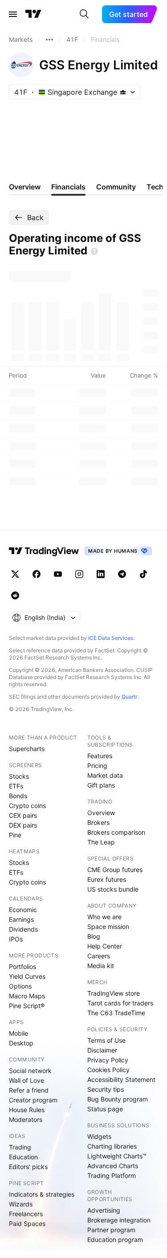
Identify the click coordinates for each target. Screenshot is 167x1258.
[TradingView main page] (33, 14)
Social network (30, 1070)
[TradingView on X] (15, 574)
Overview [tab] (25, 186)
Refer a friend (29, 1090)
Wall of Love (26, 1080)
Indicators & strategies (41, 1194)
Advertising (103, 1210)
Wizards (21, 1204)
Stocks (19, 776)
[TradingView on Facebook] (36, 574)
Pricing (97, 765)
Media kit (100, 965)
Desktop (21, 1043)
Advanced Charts (112, 1166)
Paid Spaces (27, 1223)
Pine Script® (27, 1005)
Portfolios (22, 966)
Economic (23, 909)
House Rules (27, 1109)
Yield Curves (27, 976)
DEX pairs (23, 825)
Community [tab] (116, 186)
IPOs (16, 939)
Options (20, 986)
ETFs (16, 786)
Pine (15, 835)
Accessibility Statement (121, 1079)
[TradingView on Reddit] (15, 595)
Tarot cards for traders (120, 1003)
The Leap (101, 842)
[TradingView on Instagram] (79, 574)
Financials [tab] (68, 186)
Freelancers (26, 1214)
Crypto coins (27, 805)
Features (99, 756)
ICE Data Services (110, 638)
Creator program (33, 1100)
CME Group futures (115, 869)
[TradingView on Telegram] (122, 574)
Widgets (99, 1136)
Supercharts (27, 748)
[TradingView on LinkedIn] (100, 574)
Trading (20, 1147)
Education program (115, 1239)
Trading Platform (111, 1175)
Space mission (108, 926)
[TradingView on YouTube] (58, 574)
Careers (98, 956)
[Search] (84, 14)
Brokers (98, 822)
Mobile (18, 1033)
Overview (101, 812)
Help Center (104, 946)
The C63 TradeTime (116, 1013)
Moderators (25, 1119)
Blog (93, 936)
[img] (123, 92)
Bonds (18, 796)
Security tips (105, 1089)
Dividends (23, 929)
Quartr (129, 696)
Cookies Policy (108, 1069)
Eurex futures (106, 879)
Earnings (21, 919)
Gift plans (101, 785)
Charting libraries (112, 1146)
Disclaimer (102, 1050)
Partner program (111, 1230)
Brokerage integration (119, 1220)
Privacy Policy (107, 1060)
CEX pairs (23, 815)
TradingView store (113, 993)
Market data (105, 775)
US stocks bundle (112, 889)
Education (23, 1157)
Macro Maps (27, 996)
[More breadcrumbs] (49, 40)
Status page (105, 1109)
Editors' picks (28, 1166)
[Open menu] (13, 14)
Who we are (104, 916)
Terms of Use (106, 1040)
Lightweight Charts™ (117, 1156)
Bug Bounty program (117, 1099)
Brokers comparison (116, 832)
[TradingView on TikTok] (143, 574)
